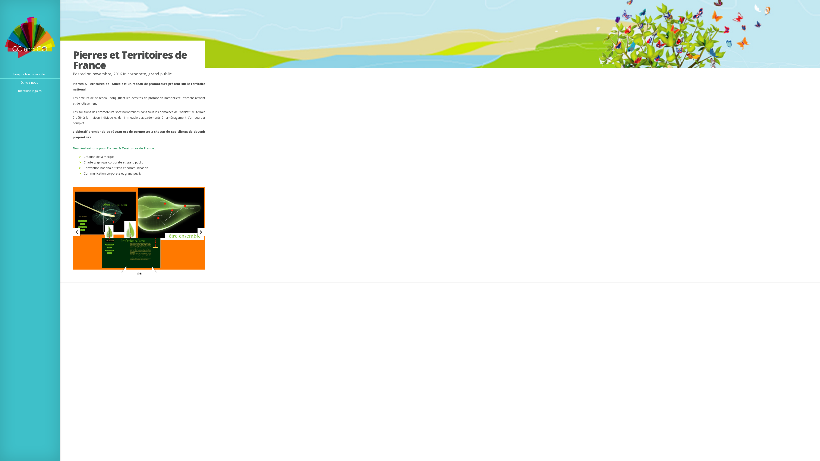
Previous (77, 232)
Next (201, 232)
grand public (160, 73)
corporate (136, 73)
